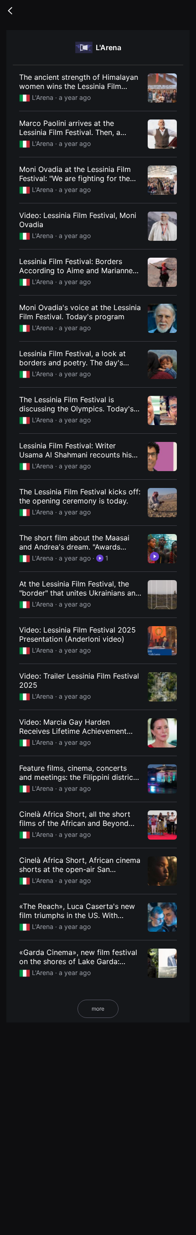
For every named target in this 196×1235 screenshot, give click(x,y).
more (98, 1008)
